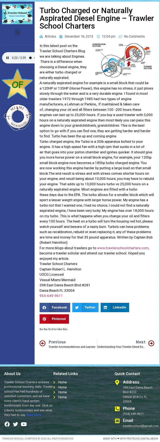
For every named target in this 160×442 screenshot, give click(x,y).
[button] (17, 31)
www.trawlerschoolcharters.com (123, 248)
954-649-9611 (51, 296)
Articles (50, 36)
